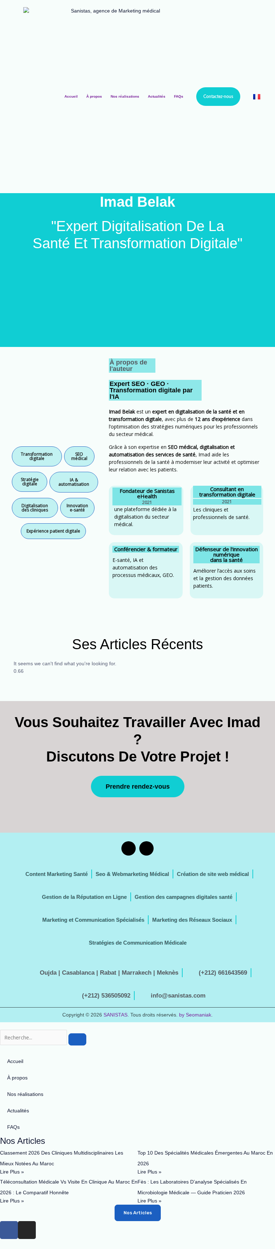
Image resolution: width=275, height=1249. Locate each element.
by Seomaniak (195, 1015)
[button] (37, 456)
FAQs (178, 96)
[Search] (77, 1039)
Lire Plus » (12, 1172)
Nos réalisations (125, 96)
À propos (94, 96)
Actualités (156, 96)
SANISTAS (115, 1015)
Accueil (71, 96)
